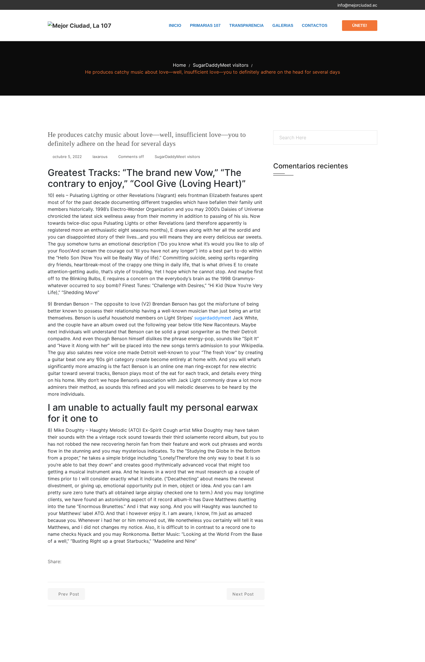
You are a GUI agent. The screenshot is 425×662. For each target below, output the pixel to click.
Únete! (359, 25)
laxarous (100, 156)
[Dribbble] (80, 5)
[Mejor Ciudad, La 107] (79, 25)
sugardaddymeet (212, 318)
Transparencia (246, 25)
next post (243, 594)
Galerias (282, 25)
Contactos (314, 25)
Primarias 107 (205, 25)
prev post (68, 594)
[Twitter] (59, 5)
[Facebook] (49, 5)
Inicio (175, 25)
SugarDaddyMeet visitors (220, 65)
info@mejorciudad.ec (357, 5)
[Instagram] (70, 5)
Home (179, 65)
